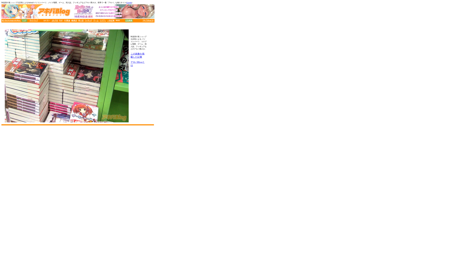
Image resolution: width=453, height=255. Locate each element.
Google (129, 3)
